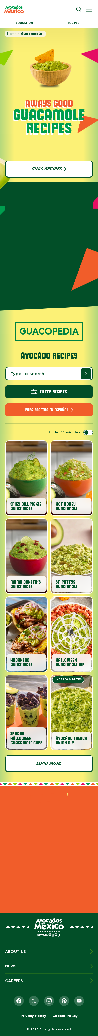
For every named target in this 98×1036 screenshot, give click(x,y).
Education (24, 23)
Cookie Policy (65, 1016)
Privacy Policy (33, 1016)
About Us (15, 951)
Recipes (73, 23)
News (10, 966)
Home (11, 33)
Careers (14, 980)
